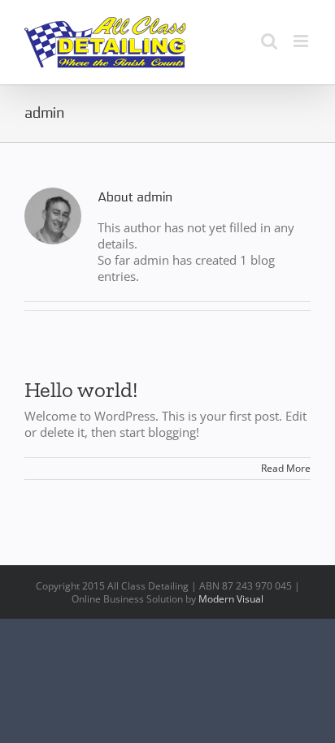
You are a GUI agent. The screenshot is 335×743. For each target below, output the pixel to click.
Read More (286, 468)
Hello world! (80, 390)
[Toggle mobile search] (269, 41)
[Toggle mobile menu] (302, 41)
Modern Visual (230, 599)
